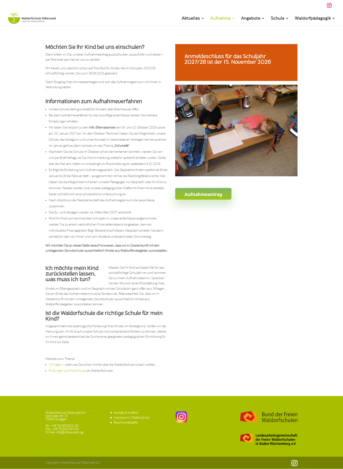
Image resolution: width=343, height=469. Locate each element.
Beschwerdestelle (126, 422)
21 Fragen (55, 364)
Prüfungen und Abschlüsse (67, 370)
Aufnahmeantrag (203, 194)
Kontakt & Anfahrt (126, 412)
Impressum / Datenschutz (131, 417)
